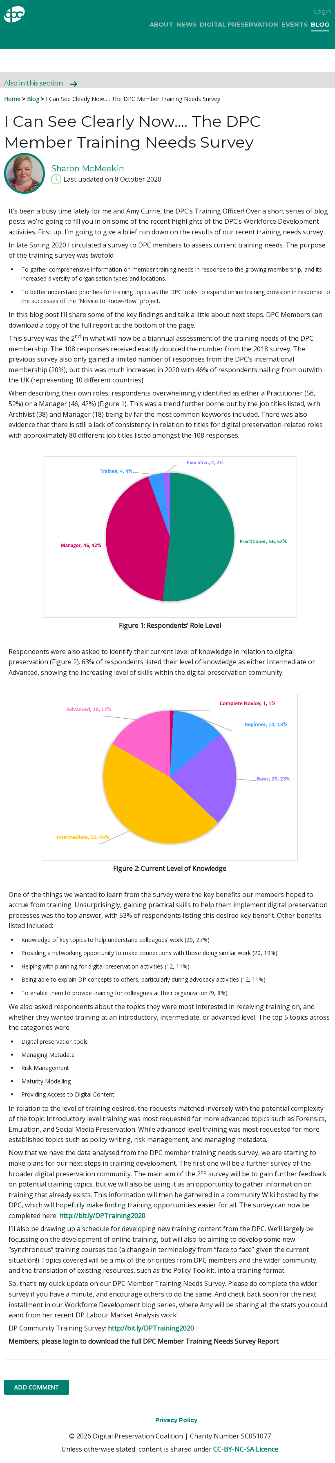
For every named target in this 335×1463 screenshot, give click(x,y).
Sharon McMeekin (87, 168)
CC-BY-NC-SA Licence (245, 1449)
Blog (320, 24)
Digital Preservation (239, 24)
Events (294, 24)
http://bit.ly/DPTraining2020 (102, 1215)
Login (322, 11)
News (186, 24)
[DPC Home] (28, 15)
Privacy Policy (176, 1420)
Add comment (36, 1387)
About (161, 24)
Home (12, 99)
